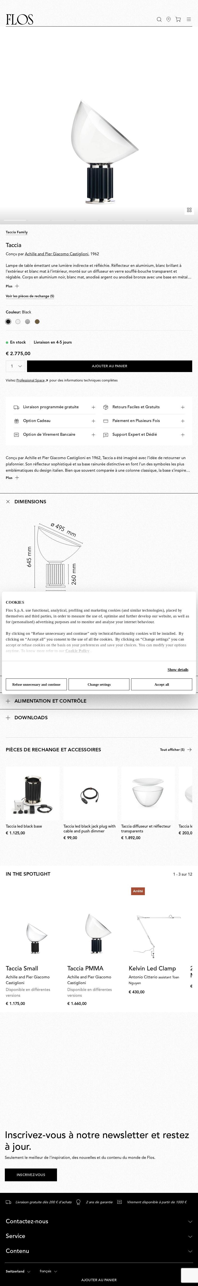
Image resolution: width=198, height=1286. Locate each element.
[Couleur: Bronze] (37, 321)
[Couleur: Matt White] (17, 321)
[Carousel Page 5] (111, 220)
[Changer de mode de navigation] (188, 19)
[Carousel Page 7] (159, 220)
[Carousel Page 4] (87, 220)
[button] (159, 19)
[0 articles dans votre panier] (178, 19)
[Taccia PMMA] (96, 923)
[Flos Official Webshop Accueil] (19, 19)
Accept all (162, 684)
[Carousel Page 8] (183, 220)
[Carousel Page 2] (39, 220)
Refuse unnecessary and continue (36, 684)
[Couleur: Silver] (27, 321)
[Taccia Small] (35, 923)
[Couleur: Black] (8, 321)
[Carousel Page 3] (63, 220)
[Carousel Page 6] (135, 220)
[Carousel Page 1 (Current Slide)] (15, 220)
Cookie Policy (77, 651)
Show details (178, 670)
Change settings (99, 684)
